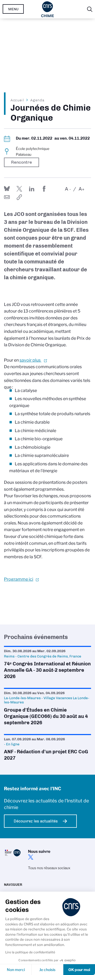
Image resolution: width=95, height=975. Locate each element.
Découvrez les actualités (36, 821)
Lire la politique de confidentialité (30, 952)
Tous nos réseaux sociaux (49, 868)
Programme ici (18, 579)
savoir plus (30, 360)
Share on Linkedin (32, 189)
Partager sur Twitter (19, 189)
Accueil (17, 100)
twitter (31, 857)
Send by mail (7, 197)
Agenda (37, 100)
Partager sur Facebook (44, 189)
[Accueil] (47, 9)
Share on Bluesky (7, 189)
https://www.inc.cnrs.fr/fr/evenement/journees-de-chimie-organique (19, 197)
